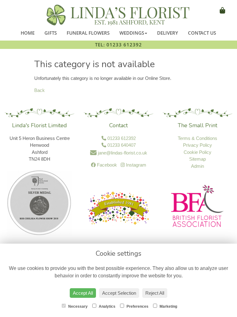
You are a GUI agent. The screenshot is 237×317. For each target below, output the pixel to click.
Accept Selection (119, 293)
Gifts (50, 33)
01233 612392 (121, 138)
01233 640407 (121, 145)
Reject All (154, 293)
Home (28, 33)
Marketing (168, 306)
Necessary (77, 306)
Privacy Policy (197, 145)
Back (39, 90)
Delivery (167, 33)
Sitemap (197, 159)
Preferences (137, 306)
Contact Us (202, 33)
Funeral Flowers (88, 33)
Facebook (106, 164)
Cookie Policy (197, 152)
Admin (197, 166)
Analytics (106, 306)
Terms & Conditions (197, 138)
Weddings (131, 33)
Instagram (135, 164)
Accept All (83, 293)
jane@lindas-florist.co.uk (122, 152)
